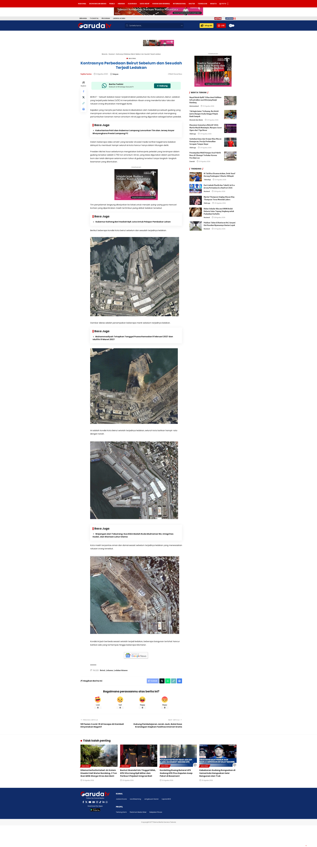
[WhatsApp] (106, 802)
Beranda (104, 54)
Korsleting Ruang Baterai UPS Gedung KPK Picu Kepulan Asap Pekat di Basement (176, 773)
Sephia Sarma (86, 74)
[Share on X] (83, 97)
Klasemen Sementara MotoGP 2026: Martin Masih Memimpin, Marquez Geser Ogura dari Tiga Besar (205, 127)
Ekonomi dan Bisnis (196, 120)
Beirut (102, 670)
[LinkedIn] (103, 802)
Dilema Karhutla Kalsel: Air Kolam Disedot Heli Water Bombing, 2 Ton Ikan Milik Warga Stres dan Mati (98, 773)
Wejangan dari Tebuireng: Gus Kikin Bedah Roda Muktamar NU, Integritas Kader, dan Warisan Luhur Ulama (133, 535)
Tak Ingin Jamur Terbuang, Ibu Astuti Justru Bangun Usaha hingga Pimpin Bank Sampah (204, 114)
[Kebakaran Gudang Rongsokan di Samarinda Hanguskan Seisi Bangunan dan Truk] (218, 756)
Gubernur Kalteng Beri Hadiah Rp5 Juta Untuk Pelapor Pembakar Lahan (133, 221)
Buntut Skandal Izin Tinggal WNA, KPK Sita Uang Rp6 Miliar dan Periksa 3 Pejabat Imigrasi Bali (138, 773)
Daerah (192, 162)
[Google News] (93, 802)
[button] (206, 25)
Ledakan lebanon (121, 670)
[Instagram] (97, 802)
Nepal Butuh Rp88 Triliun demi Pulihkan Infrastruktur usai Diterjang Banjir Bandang (205, 100)
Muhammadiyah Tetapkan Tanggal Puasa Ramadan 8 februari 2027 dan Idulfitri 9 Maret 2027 (133, 338)
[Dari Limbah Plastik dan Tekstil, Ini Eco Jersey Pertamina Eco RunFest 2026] (195, 188)
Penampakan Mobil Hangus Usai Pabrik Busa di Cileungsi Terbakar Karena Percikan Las (205, 155)
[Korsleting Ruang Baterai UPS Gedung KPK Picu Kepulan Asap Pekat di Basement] (178, 756)
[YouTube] (90, 802)
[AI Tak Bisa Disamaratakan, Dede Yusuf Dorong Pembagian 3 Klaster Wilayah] (195, 177)
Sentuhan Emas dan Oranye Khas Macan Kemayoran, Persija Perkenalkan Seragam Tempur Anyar (205, 141)
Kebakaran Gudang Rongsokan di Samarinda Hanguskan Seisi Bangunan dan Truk (217, 773)
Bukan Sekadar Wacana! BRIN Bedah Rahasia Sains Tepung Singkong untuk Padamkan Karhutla (219, 211)
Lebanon (109, 670)
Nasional (112, 54)
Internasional (194, 106)
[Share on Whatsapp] (167, 680)
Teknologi (207, 180)
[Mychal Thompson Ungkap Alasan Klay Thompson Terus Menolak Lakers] (195, 200)
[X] (86, 802)
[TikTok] (100, 802)
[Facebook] (83, 802)
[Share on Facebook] (83, 91)
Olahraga (192, 134)
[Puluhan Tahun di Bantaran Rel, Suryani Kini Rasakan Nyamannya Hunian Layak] (195, 226)
